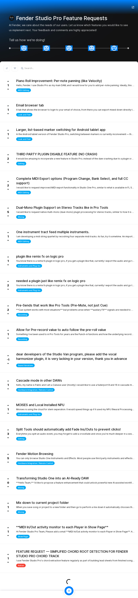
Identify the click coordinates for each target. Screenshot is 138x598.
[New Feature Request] (69, 590)
